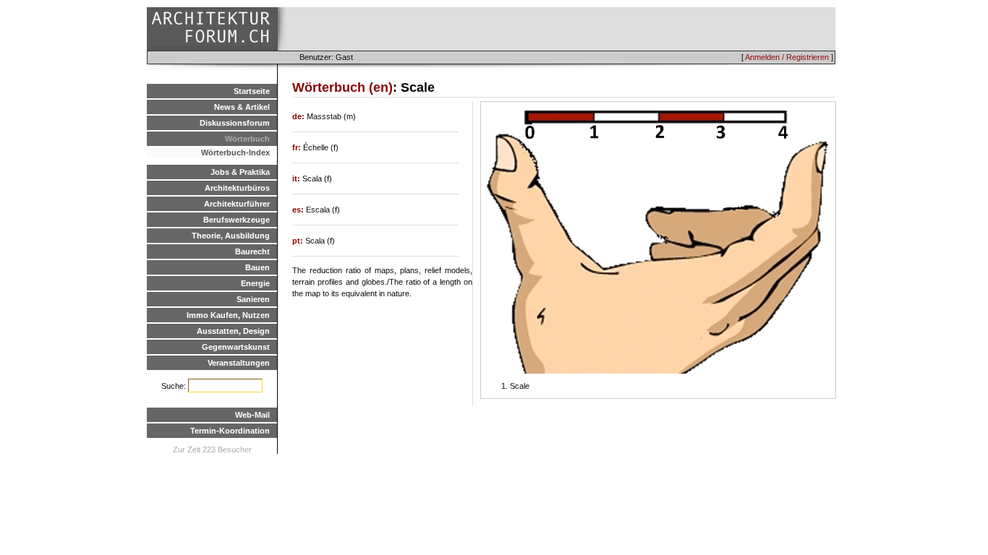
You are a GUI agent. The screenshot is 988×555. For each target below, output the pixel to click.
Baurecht (252, 251)
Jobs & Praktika (240, 172)
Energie (255, 283)
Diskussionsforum (235, 123)
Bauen (257, 267)
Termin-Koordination (230, 430)
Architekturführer (237, 203)
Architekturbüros (237, 188)
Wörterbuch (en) (342, 87)
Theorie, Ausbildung (231, 235)
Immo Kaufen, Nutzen (228, 315)
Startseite (252, 91)
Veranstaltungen (239, 362)
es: (299, 209)
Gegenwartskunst (236, 347)
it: (297, 178)
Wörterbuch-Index (235, 152)
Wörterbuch (247, 138)
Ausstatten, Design (233, 331)
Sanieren (253, 299)
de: (299, 116)
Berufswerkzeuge (236, 219)
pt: (298, 240)
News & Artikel (242, 107)
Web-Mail (252, 414)
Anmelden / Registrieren (787, 57)
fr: (297, 147)
